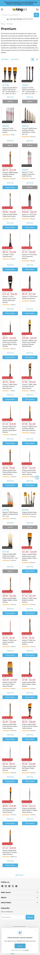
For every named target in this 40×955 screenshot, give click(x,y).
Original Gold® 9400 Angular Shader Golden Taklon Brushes (29, 726)
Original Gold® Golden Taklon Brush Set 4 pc (29, 513)
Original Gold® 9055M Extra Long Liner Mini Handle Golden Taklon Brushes (10, 343)
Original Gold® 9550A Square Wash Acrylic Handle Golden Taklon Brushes (29, 557)
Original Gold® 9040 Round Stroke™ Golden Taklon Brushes (29, 810)
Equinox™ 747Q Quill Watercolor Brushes (29, 215)
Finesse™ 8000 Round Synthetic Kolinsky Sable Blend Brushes (29, 428)
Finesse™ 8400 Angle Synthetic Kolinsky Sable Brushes (29, 386)
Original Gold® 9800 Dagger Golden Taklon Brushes (10, 600)
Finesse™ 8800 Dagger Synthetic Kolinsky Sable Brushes (10, 174)
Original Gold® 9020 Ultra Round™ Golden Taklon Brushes (10, 852)
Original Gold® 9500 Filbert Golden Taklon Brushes (29, 684)
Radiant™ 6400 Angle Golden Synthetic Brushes (29, 600)
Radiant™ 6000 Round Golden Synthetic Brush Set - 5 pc (10, 514)
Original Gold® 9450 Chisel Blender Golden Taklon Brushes (10, 726)
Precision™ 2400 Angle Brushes (8, 255)
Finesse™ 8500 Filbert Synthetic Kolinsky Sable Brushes (10, 386)
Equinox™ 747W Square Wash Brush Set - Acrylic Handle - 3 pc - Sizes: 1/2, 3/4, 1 (29, 90)
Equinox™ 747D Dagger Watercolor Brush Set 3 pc (28, 174)
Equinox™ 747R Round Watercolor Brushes (29, 297)
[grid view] (32, 59)
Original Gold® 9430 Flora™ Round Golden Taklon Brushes (29, 472)
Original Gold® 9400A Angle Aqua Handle (10, 215)
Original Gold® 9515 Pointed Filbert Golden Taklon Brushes (10, 472)
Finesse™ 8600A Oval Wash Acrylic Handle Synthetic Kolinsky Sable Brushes (29, 343)
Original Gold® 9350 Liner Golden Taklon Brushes (9, 768)
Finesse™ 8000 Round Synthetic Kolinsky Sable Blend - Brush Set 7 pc (29, 131)
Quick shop (10, 97)
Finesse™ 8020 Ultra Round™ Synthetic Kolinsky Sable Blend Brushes (9, 429)
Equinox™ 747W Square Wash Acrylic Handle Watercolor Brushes (9, 299)
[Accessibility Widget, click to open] (37, 478)
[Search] (36, 15)
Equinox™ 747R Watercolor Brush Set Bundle (9, 130)
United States (19, 926)
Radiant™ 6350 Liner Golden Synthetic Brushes (10, 642)
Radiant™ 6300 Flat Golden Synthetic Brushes (28, 642)
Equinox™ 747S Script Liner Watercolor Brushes (29, 256)
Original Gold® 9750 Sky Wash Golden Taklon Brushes (9, 684)
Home (3, 24)
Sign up (30, 917)
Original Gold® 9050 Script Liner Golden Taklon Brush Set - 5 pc (10, 556)
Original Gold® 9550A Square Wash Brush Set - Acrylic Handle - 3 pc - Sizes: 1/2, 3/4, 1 (10, 90)
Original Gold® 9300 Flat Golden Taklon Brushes (29, 768)
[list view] (37, 59)
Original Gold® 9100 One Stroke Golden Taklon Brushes (9, 810)
